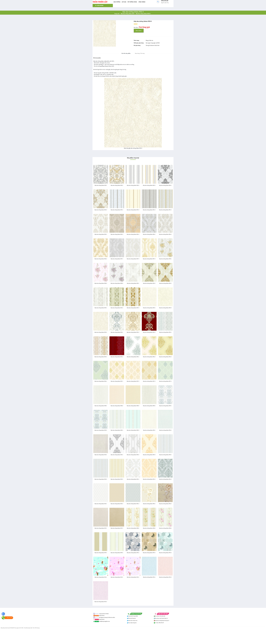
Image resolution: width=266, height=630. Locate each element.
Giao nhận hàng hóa (132, 622)
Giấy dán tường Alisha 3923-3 (143, 13)
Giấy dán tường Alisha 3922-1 (101, 307)
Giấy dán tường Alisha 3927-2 (133, 381)
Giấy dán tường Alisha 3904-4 (165, 209)
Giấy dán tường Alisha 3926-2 (149, 356)
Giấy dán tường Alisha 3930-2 (133, 430)
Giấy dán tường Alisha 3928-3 (133, 405)
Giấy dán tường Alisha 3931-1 (149, 430)
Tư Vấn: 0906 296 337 (159, 622)
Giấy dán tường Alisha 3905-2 (117, 234)
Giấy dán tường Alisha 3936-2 (165, 503)
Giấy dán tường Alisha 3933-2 (100, 479)
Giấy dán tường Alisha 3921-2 (149, 283)
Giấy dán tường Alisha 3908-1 (165, 258)
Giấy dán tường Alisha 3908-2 (100, 283)
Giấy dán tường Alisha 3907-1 (117, 258)
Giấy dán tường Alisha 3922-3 (133, 307)
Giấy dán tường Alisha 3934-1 (133, 479)
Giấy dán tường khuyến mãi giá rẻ (162, 620)
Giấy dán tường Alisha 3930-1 (117, 430)
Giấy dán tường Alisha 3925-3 (117, 356)
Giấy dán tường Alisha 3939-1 (101, 552)
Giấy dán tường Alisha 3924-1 (117, 332)
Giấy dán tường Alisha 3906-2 (165, 234)
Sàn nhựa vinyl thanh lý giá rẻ (161, 618)
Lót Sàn (124, 2)
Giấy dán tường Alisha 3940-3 (165, 552)
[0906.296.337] (3, 617)
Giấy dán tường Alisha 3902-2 (149, 185)
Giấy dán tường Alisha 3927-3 (149, 381)
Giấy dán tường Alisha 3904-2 (133, 209)
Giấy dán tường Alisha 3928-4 (149, 405)
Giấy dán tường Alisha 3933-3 (117, 479)
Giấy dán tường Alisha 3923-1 (149, 307)
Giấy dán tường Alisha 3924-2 (133, 332)
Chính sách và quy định (133, 616)
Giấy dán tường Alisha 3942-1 (149, 577)
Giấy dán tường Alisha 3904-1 (117, 209)
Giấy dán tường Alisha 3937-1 (101, 528)
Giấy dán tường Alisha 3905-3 (133, 234)
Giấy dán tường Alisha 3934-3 (165, 479)
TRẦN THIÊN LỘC (100, 2)
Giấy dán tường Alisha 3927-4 (165, 381)
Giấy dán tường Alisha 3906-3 (100, 258)
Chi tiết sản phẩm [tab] (126, 53)
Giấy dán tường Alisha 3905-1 (101, 234)
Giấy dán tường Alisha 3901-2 (117, 185)
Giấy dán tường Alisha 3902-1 (133, 185)
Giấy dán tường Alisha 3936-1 (149, 503)
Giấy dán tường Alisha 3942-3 (100, 601)
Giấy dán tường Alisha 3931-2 (165, 430)
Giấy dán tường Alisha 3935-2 (117, 503)
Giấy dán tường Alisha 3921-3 (165, 283)
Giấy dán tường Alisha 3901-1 (101, 185)
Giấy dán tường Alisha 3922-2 (117, 307)
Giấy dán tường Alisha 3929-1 (165, 405)
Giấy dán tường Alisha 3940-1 (133, 552)
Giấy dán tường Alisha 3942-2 (165, 577)
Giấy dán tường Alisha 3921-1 (133, 283)
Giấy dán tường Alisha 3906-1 (149, 234)
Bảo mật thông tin (132, 618)
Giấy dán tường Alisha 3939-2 (117, 552)
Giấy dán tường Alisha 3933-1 (165, 454)
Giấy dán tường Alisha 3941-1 (101, 577)
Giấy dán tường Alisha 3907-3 (149, 258)
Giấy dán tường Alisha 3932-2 (133, 454)
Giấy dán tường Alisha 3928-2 (117, 405)
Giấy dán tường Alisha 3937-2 (117, 528)
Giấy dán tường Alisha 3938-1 (133, 528)
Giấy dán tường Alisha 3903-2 (100, 209)
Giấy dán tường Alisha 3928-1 (101, 405)
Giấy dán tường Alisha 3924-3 (149, 332)
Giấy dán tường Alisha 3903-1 (165, 185)
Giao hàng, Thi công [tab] (140, 53)
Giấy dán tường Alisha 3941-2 (117, 577)
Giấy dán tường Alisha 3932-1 (117, 454)
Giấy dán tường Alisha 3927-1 (117, 381)
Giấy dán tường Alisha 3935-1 (101, 503)
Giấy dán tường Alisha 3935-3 (133, 503)
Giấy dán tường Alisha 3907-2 (133, 258)
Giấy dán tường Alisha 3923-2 (165, 307)
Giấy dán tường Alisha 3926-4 (100, 381)
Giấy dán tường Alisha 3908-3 (117, 283)
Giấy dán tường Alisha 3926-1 (133, 356)
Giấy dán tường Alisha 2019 (127, 13)
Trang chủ (116, 13)
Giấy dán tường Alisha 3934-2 (149, 479)
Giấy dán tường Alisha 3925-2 (100, 356)
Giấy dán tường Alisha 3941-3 (133, 577)
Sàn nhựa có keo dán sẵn (160, 616)
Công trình (142, 2)
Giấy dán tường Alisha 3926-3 (165, 356)
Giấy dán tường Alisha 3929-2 (100, 430)
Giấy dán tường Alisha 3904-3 (149, 209)
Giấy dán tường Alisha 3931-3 (101, 454)
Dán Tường (117, 2)
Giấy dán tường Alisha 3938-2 (149, 528)
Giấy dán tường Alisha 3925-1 (165, 332)
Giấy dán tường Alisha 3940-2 (149, 552)
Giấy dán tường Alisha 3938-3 (165, 528)
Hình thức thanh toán (132, 620)
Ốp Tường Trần (132, 2)
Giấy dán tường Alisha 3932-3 (149, 454)
